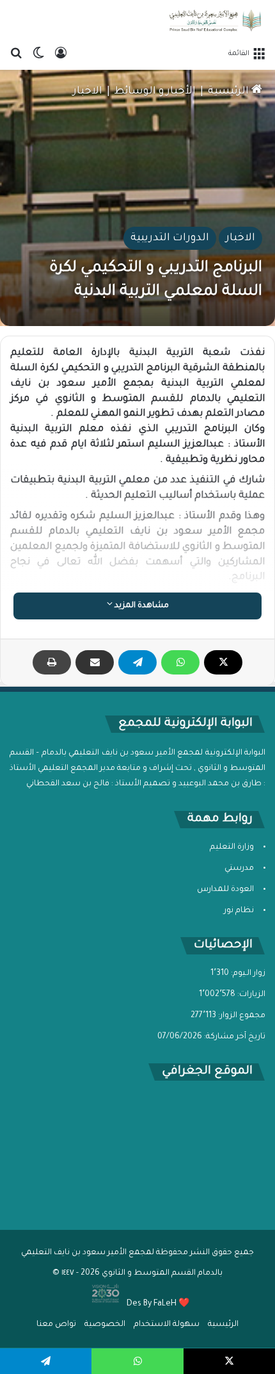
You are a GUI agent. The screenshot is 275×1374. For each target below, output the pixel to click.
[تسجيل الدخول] (60, 53)
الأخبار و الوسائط (155, 91)
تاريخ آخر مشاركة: (233, 1037)
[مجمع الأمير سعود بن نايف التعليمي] (214, 20)
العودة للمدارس (225, 889)
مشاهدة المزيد (141, 605)
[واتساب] (180, 662)
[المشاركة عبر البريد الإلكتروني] (94, 662)
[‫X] (223, 662)
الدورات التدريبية (169, 238)
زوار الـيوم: (247, 973)
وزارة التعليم (232, 847)
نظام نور (239, 910)
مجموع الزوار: (240, 1015)
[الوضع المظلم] (38, 53)
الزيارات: (250, 994)
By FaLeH (160, 1304)
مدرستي (239, 868)
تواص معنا (56, 1324)
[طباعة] (52, 662)
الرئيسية (229, 91)
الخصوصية (104, 1324)
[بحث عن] (16, 53)
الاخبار (87, 91)
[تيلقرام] (137, 662)
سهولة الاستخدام (167, 1324)
